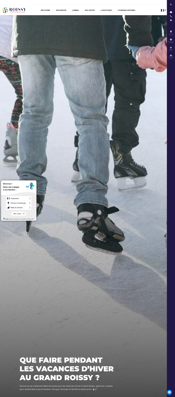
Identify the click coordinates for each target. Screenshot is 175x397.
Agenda (75, 10)
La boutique (106, 10)
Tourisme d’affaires (126, 10)
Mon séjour (61, 10)
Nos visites (90, 10)
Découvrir (45, 10)
